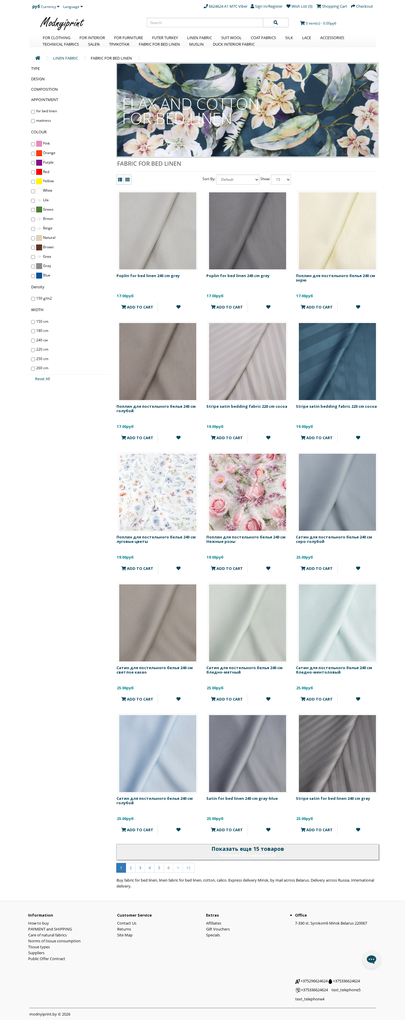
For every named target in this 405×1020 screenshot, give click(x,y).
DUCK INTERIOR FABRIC (234, 44)
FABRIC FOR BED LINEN (159, 44)
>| (188, 867)
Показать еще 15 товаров (247, 848)
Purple (48, 162)
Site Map (125, 935)
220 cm (42, 349)
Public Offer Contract (46, 958)
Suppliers (36, 952)
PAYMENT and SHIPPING (50, 929)
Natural (48, 237)
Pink (46, 143)
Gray (46, 265)
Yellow (48, 180)
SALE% (94, 44)
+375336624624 (346, 981)
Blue (46, 275)
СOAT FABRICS (263, 37)
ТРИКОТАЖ (119, 44)
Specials (213, 935)
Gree (46, 256)
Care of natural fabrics (47, 935)
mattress (43, 120)
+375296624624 (314, 981)
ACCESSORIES (332, 37)
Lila (45, 199)
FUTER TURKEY (165, 37)
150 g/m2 (44, 298)
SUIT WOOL (231, 37)
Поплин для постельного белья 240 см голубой (156, 408)
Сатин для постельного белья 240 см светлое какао (155, 669)
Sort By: (209, 178)
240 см (42, 340)
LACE (306, 37)
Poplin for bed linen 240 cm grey (148, 275)
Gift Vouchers (218, 929)
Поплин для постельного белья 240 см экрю (335, 277)
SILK (289, 37)
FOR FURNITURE (128, 37)
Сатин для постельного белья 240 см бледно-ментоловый (334, 669)
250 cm (42, 358)
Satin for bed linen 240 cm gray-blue (242, 798)
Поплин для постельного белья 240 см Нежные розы (246, 539)
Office (301, 915)
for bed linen (46, 110)
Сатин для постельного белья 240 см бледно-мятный (244, 669)
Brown (48, 247)
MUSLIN (196, 44)
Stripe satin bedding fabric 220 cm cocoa (246, 406)
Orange (48, 152)
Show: (265, 178)
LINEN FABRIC (199, 37)
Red (45, 171)
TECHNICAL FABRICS (61, 44)
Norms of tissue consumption (54, 941)
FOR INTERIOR (92, 37)
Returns (124, 929)
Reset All (42, 378)
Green (47, 209)
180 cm (42, 330)
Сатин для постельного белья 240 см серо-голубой (334, 539)
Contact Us (126, 923)
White (47, 190)
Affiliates (213, 923)
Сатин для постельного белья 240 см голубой (155, 800)
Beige (47, 228)
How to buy (38, 923)
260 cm (42, 367)
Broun (47, 218)
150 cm (42, 321)
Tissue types (39, 946)
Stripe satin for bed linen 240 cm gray (333, 798)
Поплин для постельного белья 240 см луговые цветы (156, 539)
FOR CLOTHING (56, 37)
